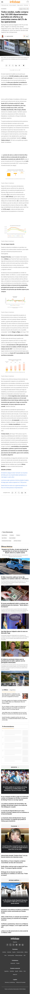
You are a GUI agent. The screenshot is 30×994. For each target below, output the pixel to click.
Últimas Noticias (18, 955)
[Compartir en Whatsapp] (6, 65)
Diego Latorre (17, 5)
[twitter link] (10, 945)
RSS (24, 955)
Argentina (6, 971)
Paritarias (23, 5)
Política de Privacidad (20, 982)
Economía (3, 8)
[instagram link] (13, 945)
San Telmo (4, 538)
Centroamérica (11, 955)
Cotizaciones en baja (6, 540)
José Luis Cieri (9, 36)
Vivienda (12, 535)
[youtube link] (16, 945)
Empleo (17, 963)
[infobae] (15, 2)
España (14, 952)
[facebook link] (7, 945)
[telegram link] (19, 945)
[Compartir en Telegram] (19, 65)
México (26, 952)
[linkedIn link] (23, 945)
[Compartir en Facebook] (9, 65)
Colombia (9, 952)
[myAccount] (28, 2)
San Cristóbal (12, 538)
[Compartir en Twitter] (13, 65)
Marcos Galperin (9, 5)
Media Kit (15, 974)
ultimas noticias (17, 540)
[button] (2, 2)
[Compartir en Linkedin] (16, 65)
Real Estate (4, 535)
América (4, 952)
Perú (5, 955)
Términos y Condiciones (10, 982)
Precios (18, 535)
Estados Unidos (20, 952)
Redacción (13, 963)
